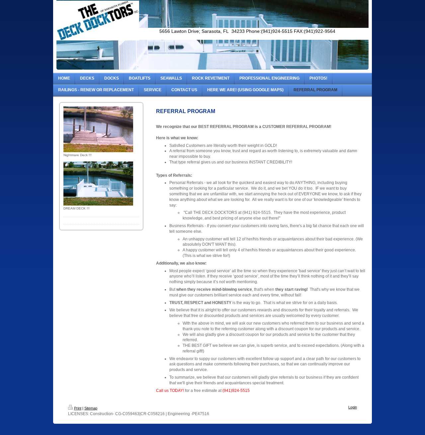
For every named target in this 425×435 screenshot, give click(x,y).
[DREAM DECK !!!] (98, 183)
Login (352, 407)
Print (77, 408)
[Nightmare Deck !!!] (98, 129)
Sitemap (90, 408)
